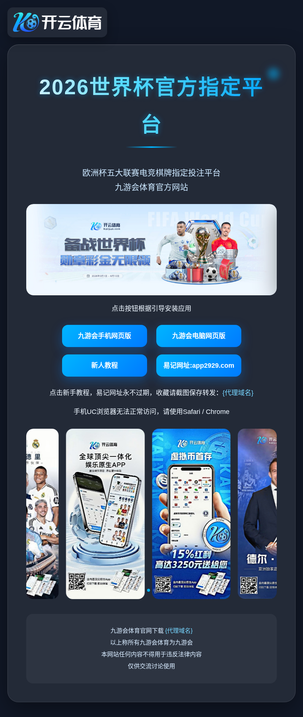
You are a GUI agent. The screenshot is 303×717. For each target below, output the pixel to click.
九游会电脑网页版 (198, 336)
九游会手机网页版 (104, 336)
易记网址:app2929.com (198, 365)
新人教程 (104, 365)
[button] (130, 590)
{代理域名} (237, 393)
